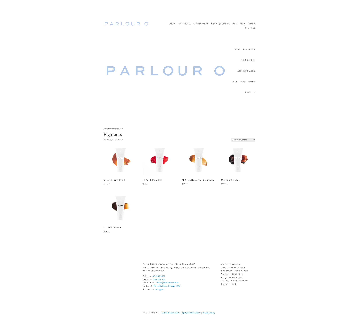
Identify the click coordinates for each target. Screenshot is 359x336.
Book (235, 24)
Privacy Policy (208, 312)
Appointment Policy (191, 312)
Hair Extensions (201, 24)
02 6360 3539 (159, 276)
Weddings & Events (220, 24)
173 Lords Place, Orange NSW (166, 286)
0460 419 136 (159, 279)
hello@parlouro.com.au (168, 282)
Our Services (185, 24)
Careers (251, 24)
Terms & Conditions (170, 312)
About (173, 24)
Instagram (159, 289)
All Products (109, 128)
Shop (242, 24)
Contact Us (250, 28)
